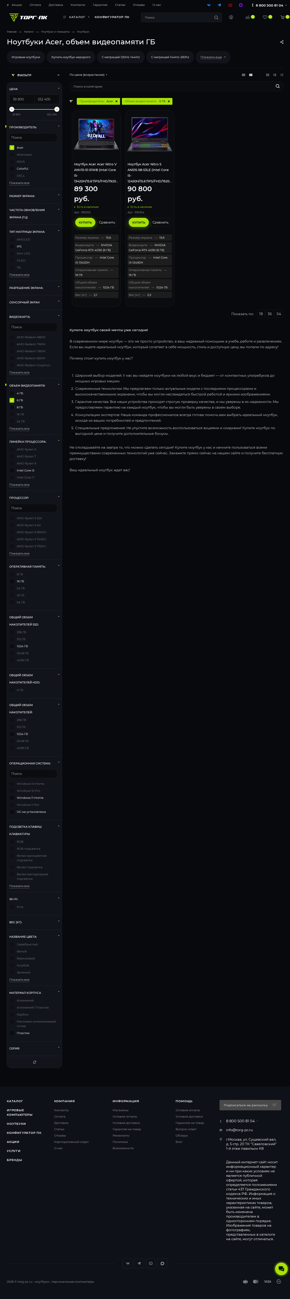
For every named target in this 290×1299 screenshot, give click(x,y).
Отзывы (60, 1135)
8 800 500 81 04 (269, 5)
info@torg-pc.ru (239, 1130)
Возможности (123, 1148)
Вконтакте (128, 1263)
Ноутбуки (16, 1123)
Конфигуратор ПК (24, 1133)
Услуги (14, 1151)
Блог (179, 1142)
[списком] (275, 75)
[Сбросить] (34, 1062)
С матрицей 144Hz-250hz (170, 57)
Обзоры (182, 1135)
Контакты (61, 1110)
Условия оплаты (125, 1116)
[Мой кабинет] (231, 18)
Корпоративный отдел (71, 1142)
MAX (162, 1263)
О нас (58, 1148)
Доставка (61, 1123)
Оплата (59, 1116)
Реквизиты (121, 1135)
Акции (13, 1142)
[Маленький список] (243, 75)
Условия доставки (126, 1123)
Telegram (139, 1263)
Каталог (15, 1101)
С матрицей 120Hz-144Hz (121, 57)
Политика (120, 1142)
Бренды (14, 1160)
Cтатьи (59, 1129)
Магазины (120, 1110)
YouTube (151, 1263)
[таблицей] (282, 75)
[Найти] (216, 17)
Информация (126, 1101)
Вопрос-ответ (186, 1129)
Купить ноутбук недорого (70, 57)
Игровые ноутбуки (26, 57)
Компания (64, 1101)
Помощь (184, 1101)
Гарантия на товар (127, 1129)
